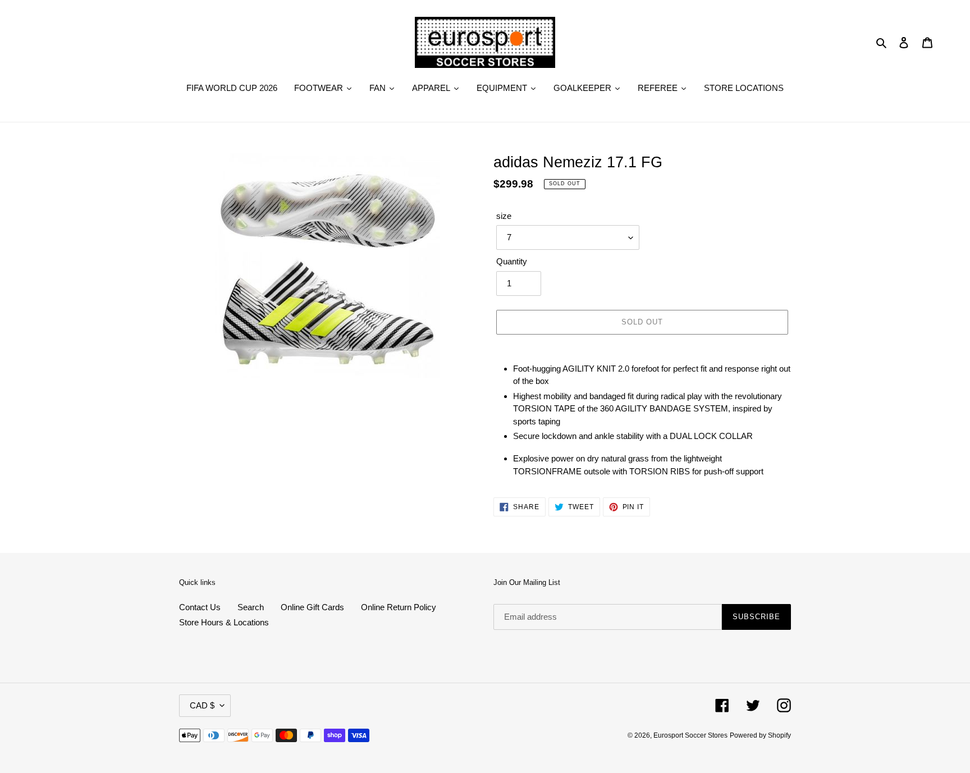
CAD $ (202, 705)
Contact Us (200, 607)
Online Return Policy (398, 607)
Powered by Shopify (760, 735)
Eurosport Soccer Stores (690, 735)
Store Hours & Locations (224, 622)
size (503, 216)
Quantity (511, 261)
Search (250, 607)
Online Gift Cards (312, 607)
